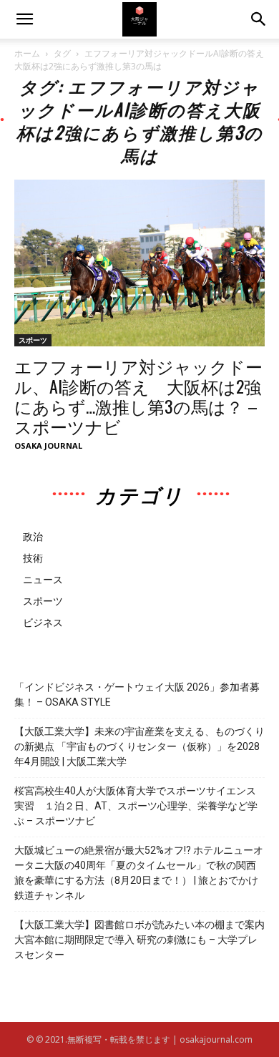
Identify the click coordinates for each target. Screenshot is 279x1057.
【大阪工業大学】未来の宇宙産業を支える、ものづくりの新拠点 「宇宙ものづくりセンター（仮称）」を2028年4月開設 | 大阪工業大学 (139, 746)
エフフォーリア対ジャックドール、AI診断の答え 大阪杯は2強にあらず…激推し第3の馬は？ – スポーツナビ (138, 396)
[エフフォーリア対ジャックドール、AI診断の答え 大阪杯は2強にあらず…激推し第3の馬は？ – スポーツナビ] (139, 263)
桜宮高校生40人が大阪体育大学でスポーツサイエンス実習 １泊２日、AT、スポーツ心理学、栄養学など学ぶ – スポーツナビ (136, 806)
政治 (33, 536)
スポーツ (33, 340)
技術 (33, 558)
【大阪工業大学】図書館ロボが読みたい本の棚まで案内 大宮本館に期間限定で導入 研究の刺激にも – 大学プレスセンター (139, 939)
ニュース (43, 579)
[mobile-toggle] (24, 19)
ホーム (27, 53)
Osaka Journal (48, 445)
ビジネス (43, 622)
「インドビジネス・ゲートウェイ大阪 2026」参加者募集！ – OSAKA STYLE (137, 694)
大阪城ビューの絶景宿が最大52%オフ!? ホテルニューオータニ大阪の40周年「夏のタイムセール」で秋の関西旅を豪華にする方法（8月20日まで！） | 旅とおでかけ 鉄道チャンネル (138, 872)
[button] (259, 19)
